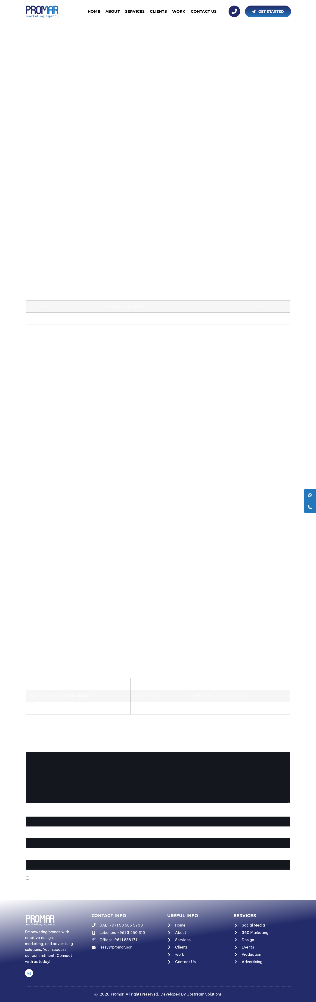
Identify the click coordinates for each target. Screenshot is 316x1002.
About (112, 11)
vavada (272, 146)
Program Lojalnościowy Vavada (63, 49)
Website (33, 857)
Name (31, 813)
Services (135, 11)
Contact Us (204, 11)
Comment (35, 749)
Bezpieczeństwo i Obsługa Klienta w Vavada (75, 67)
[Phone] (310, 507)
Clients (158, 11)
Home (94, 11)
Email (32, 835)
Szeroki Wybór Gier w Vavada (61, 37)
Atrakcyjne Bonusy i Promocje (61, 43)
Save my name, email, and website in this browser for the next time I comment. (98, 878)
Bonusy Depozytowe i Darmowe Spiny (69, 55)
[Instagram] (29, 973)
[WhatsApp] (310, 495)
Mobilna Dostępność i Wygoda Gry (66, 61)
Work (179, 11)
